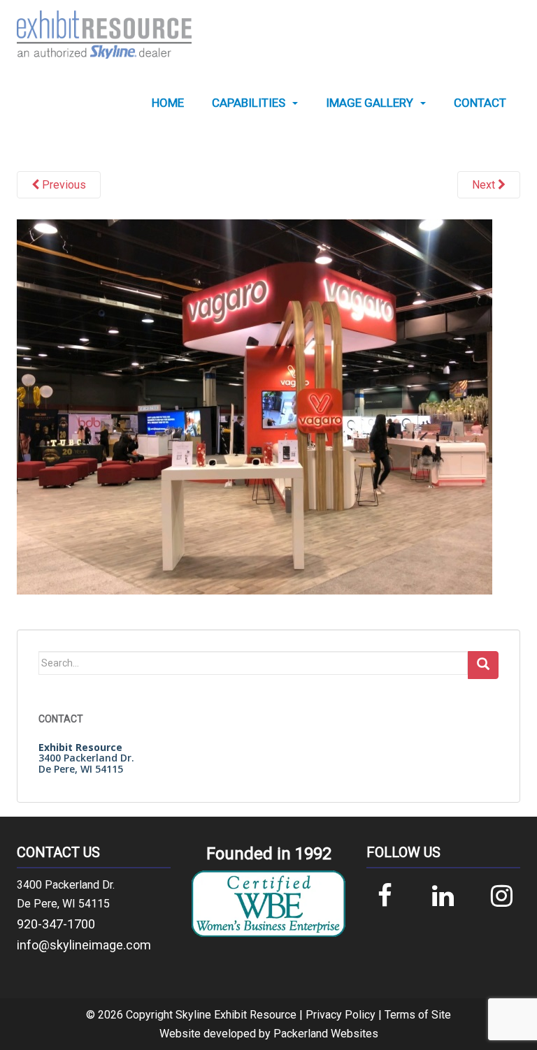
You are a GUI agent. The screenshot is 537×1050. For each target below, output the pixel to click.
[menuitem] (168, 103)
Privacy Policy (340, 1014)
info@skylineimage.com (84, 945)
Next (485, 184)
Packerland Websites (325, 1033)
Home (168, 103)
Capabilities (248, 103)
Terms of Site (418, 1014)
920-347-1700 (56, 924)
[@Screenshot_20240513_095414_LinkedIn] (254, 406)
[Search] (483, 665)
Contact (480, 103)
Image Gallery (369, 103)
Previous (62, 184)
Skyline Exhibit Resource (236, 1014)
